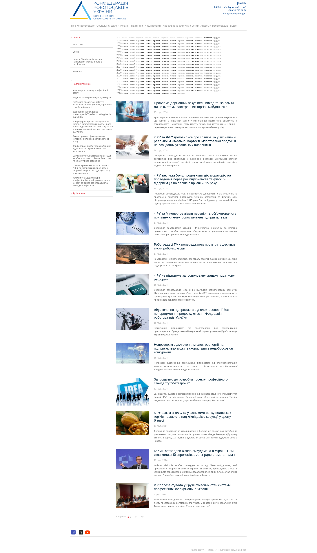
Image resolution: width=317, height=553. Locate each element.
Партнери (137, 25)
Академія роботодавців (214, 25)
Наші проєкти (153, 25)
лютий (132, 40)
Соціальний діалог (107, 25)
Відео (233, 25)
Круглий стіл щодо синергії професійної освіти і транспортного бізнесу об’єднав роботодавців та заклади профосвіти (91, 182)
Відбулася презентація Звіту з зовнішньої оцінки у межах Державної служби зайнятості (92, 105)
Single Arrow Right (145, 516)
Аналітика (78, 44)
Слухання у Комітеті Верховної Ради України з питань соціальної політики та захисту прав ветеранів (92, 158)
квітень (149, 40)
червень (165, 40)
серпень (181, 40)
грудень (217, 37)
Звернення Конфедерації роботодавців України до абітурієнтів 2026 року (92, 114)
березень (140, 40)
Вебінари (77, 71)
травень (156, 40)
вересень (190, 40)
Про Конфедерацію (83, 25)
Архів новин (79, 193)
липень (173, 40)
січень (125, 40)
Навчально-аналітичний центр (181, 25)
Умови (211, 550)
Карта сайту (197, 550)
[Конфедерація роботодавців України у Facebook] (74, 534)
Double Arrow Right (149, 516)
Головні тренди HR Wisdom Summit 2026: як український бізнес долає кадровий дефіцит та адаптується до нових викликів (92, 169)
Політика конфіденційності (232, 550)
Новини (124, 25)
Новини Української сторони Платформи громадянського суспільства (87, 62)
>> (142, 516)
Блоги (76, 52)
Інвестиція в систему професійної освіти (90, 91)
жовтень (199, 40)
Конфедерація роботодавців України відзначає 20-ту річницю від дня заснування (92, 149)
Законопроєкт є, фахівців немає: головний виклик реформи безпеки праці (91, 139)
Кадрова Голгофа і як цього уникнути (92, 97)
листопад (208, 37)
